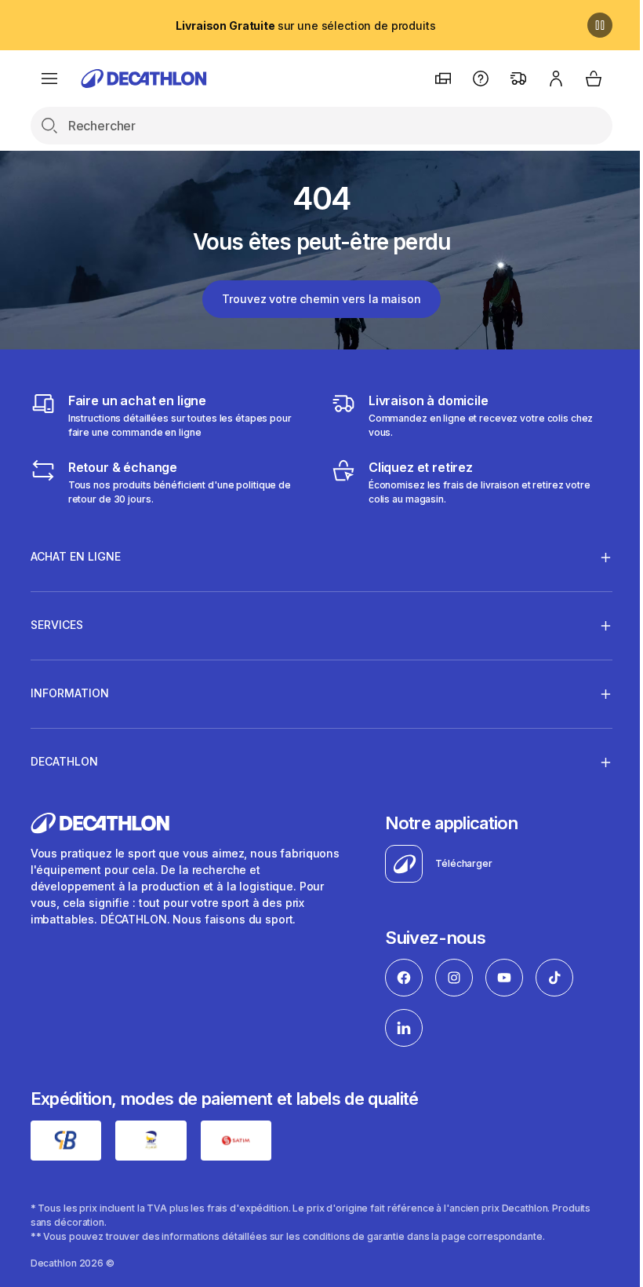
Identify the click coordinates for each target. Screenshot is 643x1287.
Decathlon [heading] (64, 761)
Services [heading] (57, 624)
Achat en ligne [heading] (76, 556)
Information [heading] (70, 693)
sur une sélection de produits (300, 25)
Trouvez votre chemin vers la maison (315, 298)
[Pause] (588, 25)
